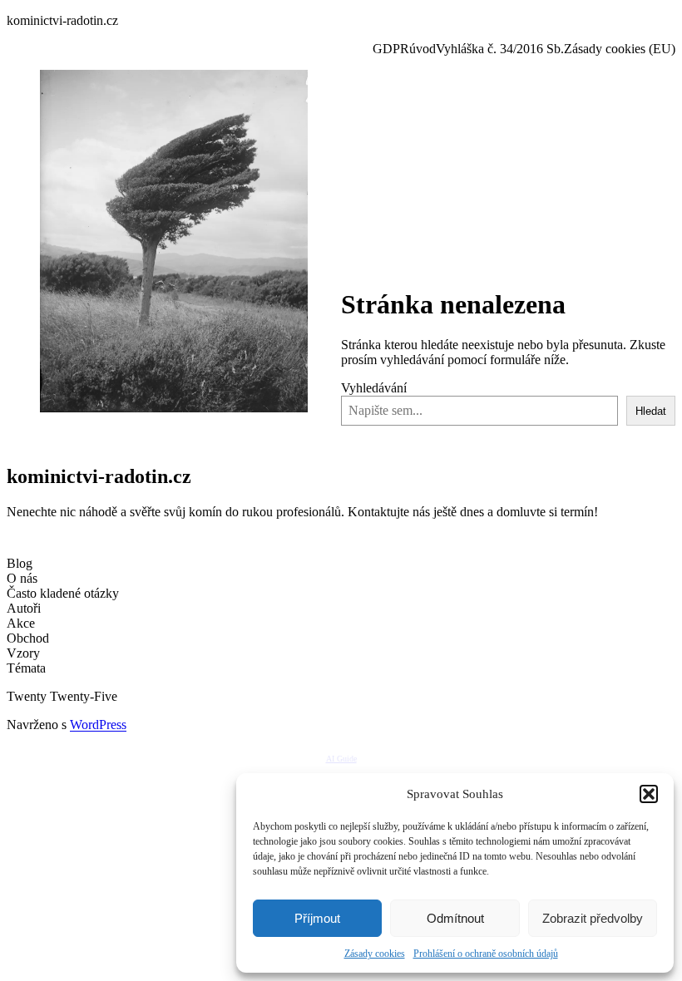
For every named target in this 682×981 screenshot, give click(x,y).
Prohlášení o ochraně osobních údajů (485, 953)
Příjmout (317, 918)
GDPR (391, 49)
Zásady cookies (374, 953)
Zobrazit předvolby (592, 918)
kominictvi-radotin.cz (62, 20)
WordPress (98, 724)
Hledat (650, 411)
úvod (422, 49)
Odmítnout (455, 918)
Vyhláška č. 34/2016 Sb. (500, 49)
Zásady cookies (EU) (619, 49)
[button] (648, 794)
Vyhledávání (374, 388)
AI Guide (341, 758)
